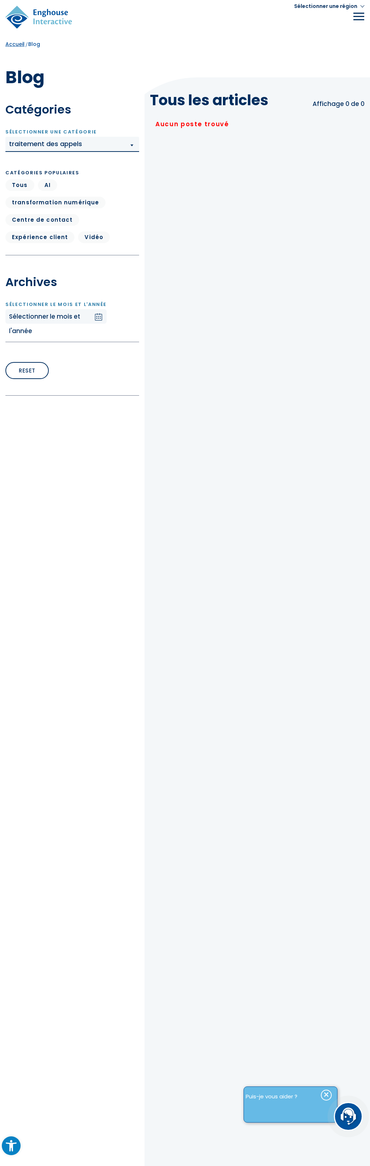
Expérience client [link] (40, 237)
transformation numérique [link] (55, 202)
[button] (72, 144)
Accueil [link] (15, 44)
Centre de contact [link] (42, 220)
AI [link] (47, 185)
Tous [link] (20, 185)
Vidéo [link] (94, 237)
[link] (11, 1145)
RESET (27, 370)
